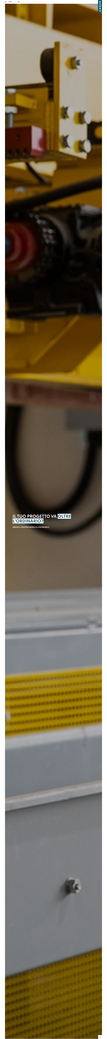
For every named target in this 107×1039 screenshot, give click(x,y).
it (15, 1)
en (19, 1)
